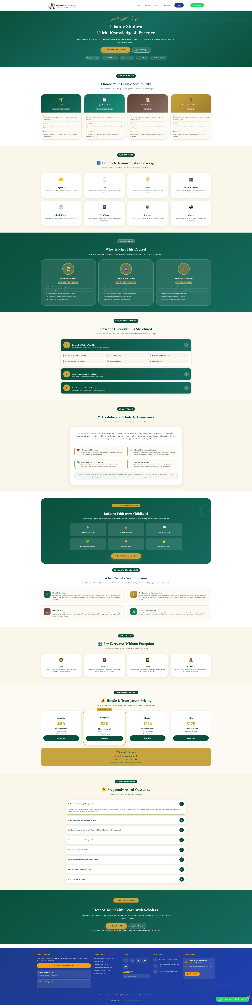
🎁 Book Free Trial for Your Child (126, 556)
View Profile (193, 974)
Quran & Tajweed (99, 974)
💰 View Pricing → (141, 50)
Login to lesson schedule (65, 966)
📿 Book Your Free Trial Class (115, 50)
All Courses (142, 995)
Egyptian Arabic (99, 961)
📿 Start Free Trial (116, 926)
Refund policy (131, 995)
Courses (147, 5)
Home (138, 5)
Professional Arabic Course (102, 971)
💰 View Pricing (137, 926)
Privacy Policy (120, 995)
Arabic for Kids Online (101, 964)
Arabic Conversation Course (103, 967)
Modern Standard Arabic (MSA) (104, 958)
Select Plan (61, 738)
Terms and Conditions (106, 995)
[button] (232, 999)
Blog (179, 5)
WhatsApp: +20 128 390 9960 (168, 960)
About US (167, 5)
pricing (157, 5)
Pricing (150, 995)
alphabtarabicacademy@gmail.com (169, 966)
